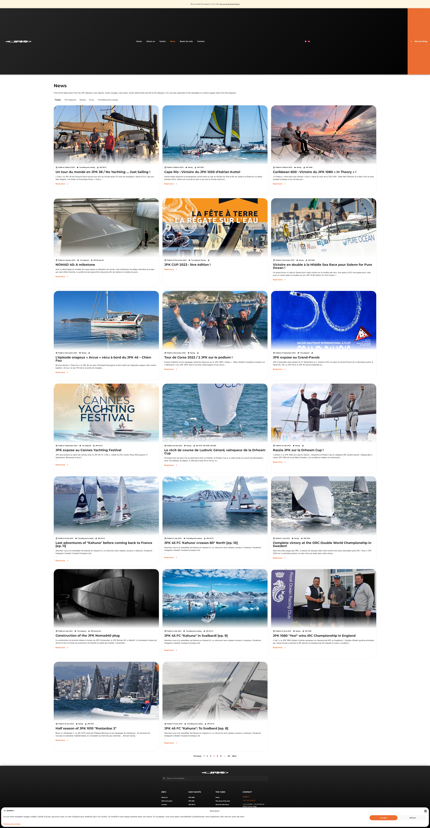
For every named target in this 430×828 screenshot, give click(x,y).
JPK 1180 (191, 801)
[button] (425, 811)
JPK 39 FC (191, 804)
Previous (197, 756)
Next (234, 756)
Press (91, 100)
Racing (83, 100)
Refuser (413, 818)
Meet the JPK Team (222, 804)
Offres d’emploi (166, 801)
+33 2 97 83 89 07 (249, 800)
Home (139, 41)
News (172, 41)
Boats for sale (186, 41)
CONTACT (247, 792)
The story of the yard (223, 801)
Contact (201, 41)
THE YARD (220, 792)
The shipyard (70, 100)
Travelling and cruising (108, 100)
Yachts (162, 41)
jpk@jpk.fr (246, 797)
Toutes (58, 100)
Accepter (383, 818)
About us (150, 41)
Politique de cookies (11, 824)
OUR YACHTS (194, 792)
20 (229, 756)
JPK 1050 (191, 797)
